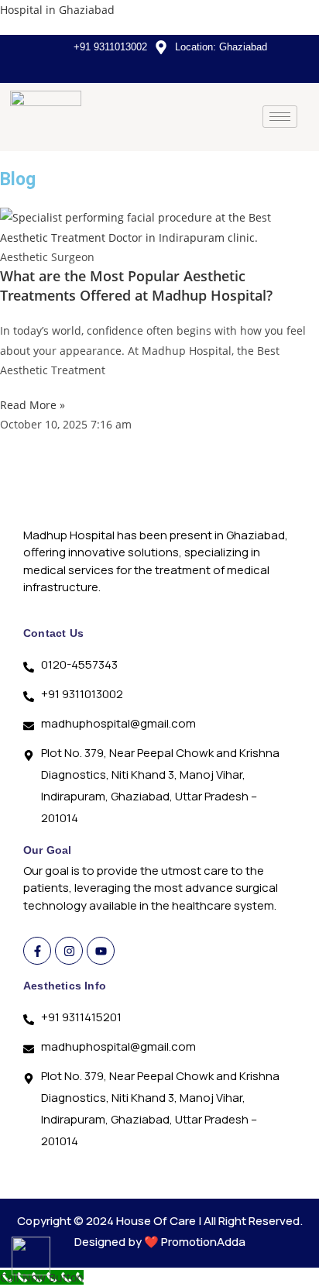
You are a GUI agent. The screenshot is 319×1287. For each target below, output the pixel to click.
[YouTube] (163, 68)
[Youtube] (101, 951)
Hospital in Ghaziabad (57, 9)
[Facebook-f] (37, 951)
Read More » (32, 404)
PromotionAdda (203, 1242)
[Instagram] (189, 68)
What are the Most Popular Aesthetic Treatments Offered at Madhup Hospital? (136, 286)
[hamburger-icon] (279, 116)
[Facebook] (137, 68)
